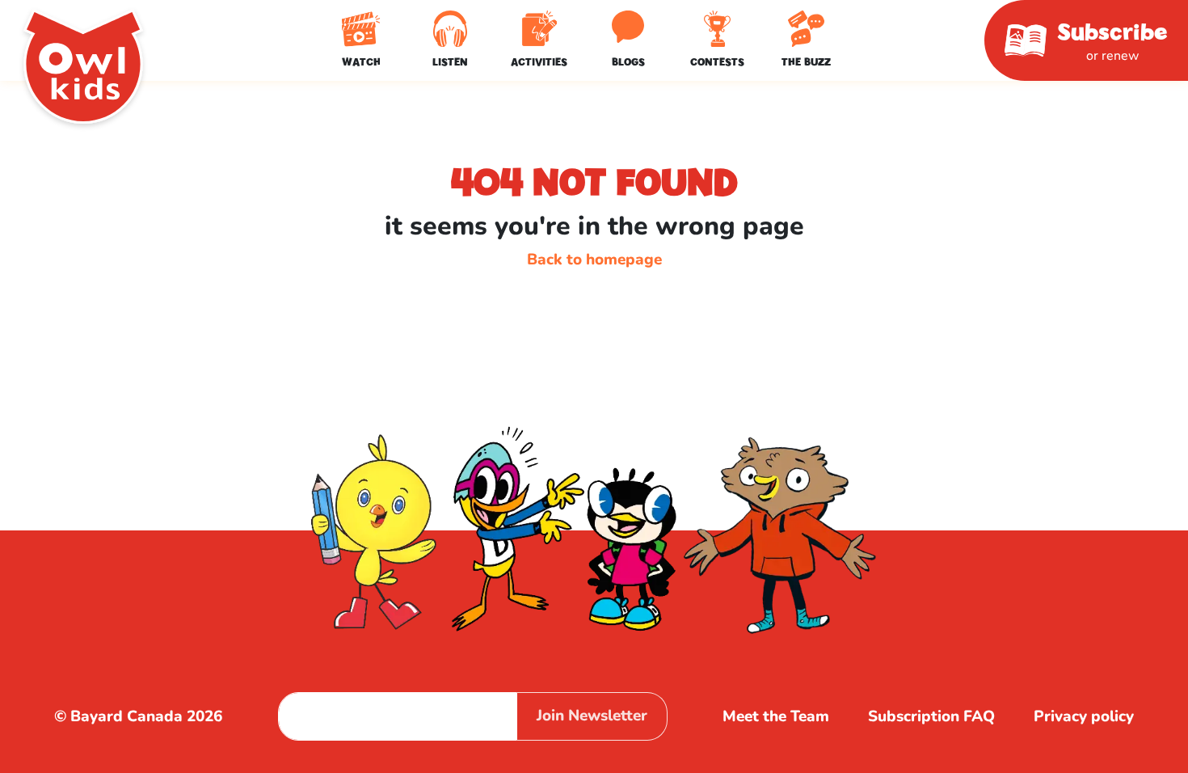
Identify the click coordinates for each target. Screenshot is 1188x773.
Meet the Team (775, 716)
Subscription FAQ (931, 716)
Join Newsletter (592, 715)
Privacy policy (1084, 716)
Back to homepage (594, 259)
